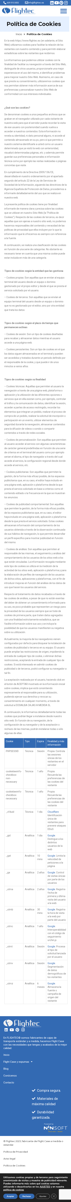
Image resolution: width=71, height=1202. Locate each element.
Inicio (6, 1054)
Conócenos (10, 1075)
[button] (63, 11)
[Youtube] (56, 3)
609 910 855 (13, 3)
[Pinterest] (61, 3)
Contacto (8, 1082)
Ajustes (42, 1196)
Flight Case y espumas (16, 1061)
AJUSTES (45, 1186)
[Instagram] (66, 3)
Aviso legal (9, 1158)
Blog (5, 1068)
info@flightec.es (36, 3)
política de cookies (13, 1189)
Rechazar (26, 1196)
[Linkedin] (52, 3)
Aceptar (10, 1196)
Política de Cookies (14, 1165)
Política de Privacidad (15, 1151)
